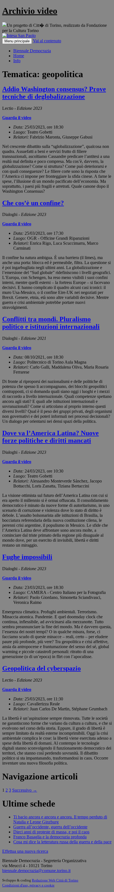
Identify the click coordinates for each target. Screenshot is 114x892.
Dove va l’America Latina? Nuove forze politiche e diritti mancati (50, 436)
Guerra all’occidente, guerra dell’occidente (50, 827)
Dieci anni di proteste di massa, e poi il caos (51, 832)
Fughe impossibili (27, 556)
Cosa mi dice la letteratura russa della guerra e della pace (62, 841)
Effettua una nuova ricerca (25, 851)
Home (18, 55)
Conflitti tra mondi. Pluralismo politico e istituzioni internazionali (51, 322)
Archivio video (29, 11)
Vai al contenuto (47, 40)
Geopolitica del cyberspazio (41, 668)
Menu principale (17, 41)
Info (16, 60)
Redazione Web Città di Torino (55, 880)
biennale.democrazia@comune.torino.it (36, 870)
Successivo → (24, 790)
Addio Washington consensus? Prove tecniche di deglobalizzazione (54, 92)
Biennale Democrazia (32, 50)
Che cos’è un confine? (33, 203)
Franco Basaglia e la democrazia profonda (50, 836)
